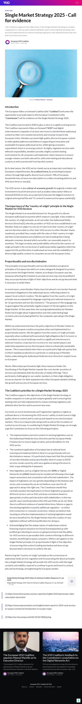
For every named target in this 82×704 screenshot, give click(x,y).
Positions (8, 10)
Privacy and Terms (49, 687)
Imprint (59, 687)
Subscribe (39, 687)
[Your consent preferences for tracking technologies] (78, 700)
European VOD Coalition (20, 41)
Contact (31, 687)
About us (24, 687)
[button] (77, 2)
